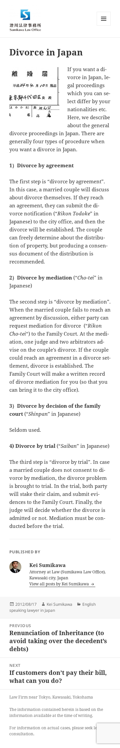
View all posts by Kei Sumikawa (59, 584)
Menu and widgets (104, 25)
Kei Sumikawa (59, 604)
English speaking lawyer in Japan (52, 607)
